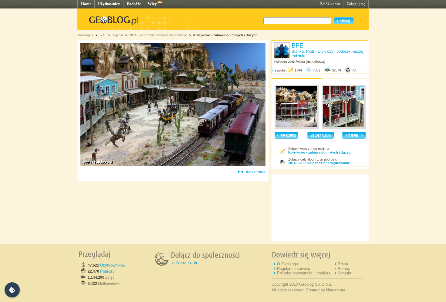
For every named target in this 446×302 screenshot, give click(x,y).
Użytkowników (112, 265)
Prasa (343, 264)
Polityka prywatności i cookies (303, 273)
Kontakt (344, 273)
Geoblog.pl (85, 35)
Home (86, 4)
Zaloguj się (356, 4)
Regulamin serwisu (293, 268)
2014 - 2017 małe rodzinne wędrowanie (158, 35)
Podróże (134, 4)
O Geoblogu (287, 264)
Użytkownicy (109, 4)
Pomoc (344, 268)
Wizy (152, 4)
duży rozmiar (255, 172)
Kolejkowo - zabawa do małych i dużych (225, 35)
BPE (103, 35)
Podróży (107, 271)
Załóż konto (330, 4)
